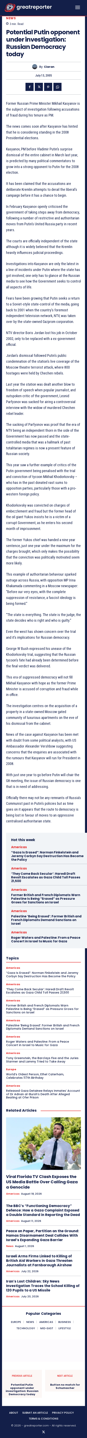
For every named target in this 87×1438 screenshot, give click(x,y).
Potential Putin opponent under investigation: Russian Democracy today (22, 1389)
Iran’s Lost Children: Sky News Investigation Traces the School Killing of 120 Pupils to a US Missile (43, 1286)
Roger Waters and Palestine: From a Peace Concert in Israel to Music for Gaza (45, 939)
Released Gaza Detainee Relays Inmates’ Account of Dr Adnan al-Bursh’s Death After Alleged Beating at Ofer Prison (43, 1094)
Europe (11, 1069)
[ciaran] (35, 66)
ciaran (49, 67)
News (11, 18)
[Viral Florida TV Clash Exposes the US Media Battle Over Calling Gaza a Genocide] (43, 1143)
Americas (19, 847)
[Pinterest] (48, 87)
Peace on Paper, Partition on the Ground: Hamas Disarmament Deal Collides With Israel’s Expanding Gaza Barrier (42, 1235)
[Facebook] (29, 87)
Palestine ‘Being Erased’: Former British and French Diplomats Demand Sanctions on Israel (46, 920)
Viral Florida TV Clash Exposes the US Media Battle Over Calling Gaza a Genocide (42, 1182)
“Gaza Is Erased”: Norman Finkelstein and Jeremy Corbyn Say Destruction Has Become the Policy (47, 856)
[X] (39, 87)
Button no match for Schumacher (65, 1386)
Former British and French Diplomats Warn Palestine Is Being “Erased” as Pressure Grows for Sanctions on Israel (45, 898)
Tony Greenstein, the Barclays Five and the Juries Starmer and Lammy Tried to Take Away (42, 1060)
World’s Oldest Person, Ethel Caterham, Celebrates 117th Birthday (35, 1076)
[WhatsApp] (57, 87)
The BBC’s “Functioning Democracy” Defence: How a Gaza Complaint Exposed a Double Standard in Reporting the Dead (43, 1210)
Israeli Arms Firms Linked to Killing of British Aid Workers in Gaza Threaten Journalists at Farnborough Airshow (39, 1261)
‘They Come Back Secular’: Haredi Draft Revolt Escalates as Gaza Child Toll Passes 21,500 (45, 877)
